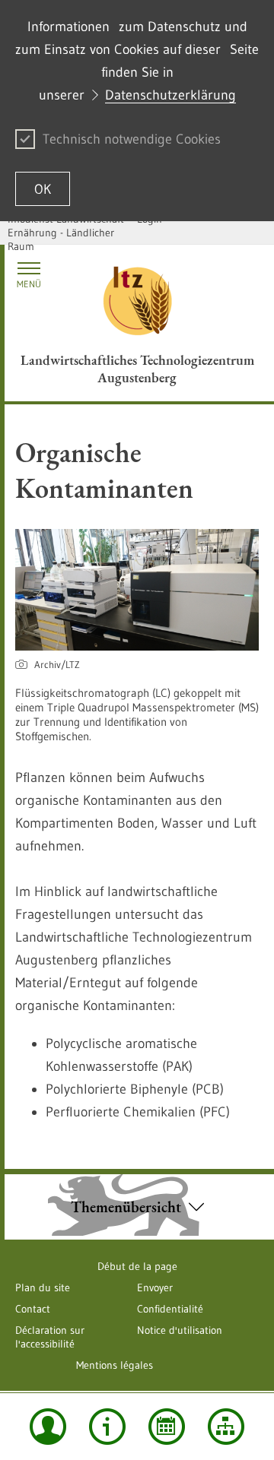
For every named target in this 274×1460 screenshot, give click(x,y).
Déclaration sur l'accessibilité (49, 1337)
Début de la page (137, 1266)
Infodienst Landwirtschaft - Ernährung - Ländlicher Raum (69, 232)
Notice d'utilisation (179, 1330)
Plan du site (42, 1287)
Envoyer (155, 1287)
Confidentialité (170, 1309)
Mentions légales (114, 1365)
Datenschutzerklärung (170, 95)
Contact (32, 1309)
